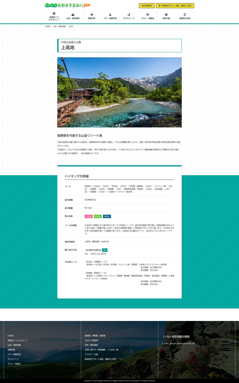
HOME (11, 336)
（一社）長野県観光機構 (175, 336)
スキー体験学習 (110, 18)
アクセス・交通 (91, 354)
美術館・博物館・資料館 (95, 336)
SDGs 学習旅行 (92, 340)
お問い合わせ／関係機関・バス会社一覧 (101, 350)
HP (104, 250)
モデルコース (128, 18)
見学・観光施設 (91, 345)
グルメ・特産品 (147, 18)
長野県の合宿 (184, 18)
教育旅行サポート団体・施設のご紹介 (101, 359)
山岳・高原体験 (72, 18)
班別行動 (166, 18)
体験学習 (91, 18)
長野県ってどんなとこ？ (54, 18)
